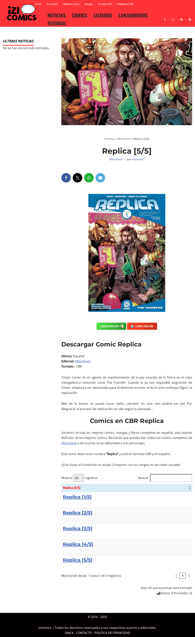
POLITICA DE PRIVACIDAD (112, 633)
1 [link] (183, 576)
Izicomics (45, 628)
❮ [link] (176, 576)
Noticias (56, 15)
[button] (189, 488)
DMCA (69, 633)
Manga (89, 4)
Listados (103, 15)
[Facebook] (164, 17)
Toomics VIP (105, 4)
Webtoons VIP (125, 4)
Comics (79, 15)
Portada (109, 139)
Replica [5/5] (77, 560)
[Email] (100, 178)
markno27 (138, 159)
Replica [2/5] (77, 512)
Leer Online (144, 326)
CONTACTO (84, 633)
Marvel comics (71, 4)
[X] (173, 17)
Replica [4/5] (78, 544)
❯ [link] (189, 576)
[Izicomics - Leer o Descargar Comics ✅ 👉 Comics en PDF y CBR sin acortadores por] (23, 12)
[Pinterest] (181, 17)
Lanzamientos (133, 15)
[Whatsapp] (89, 178)
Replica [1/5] (77, 497)
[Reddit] (190, 17)
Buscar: (143, 478)
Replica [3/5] (77, 528)
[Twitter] (77, 178)
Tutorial (56, 23)
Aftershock (123, 139)
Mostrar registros (79, 478)
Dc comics (52, 4)
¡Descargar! (109, 326)
